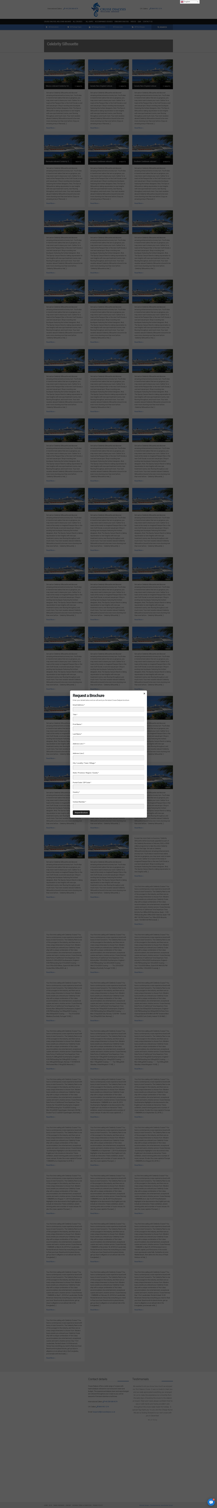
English (186, 2)
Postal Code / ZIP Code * (82, 782)
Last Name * (77, 734)
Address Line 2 (78, 753)
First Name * (77, 724)
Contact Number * (79, 802)
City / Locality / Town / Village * (84, 763)
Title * (75, 714)
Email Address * (79, 705)
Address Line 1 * (79, 744)
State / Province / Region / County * (86, 773)
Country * (76, 792)
